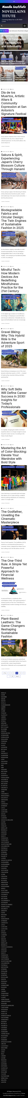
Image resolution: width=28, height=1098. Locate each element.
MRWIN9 (3, 725)
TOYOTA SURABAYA (7, 949)
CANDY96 (4, 820)
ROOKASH (4, 983)
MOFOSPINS (4, 969)
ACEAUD (3, 775)
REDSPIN (3, 1062)
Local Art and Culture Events (11, 123)
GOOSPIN (3, 1023)
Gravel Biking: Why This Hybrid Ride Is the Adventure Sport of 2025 (12, 341)
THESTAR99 (4, 1009)
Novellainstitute (13, 13)
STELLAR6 (4, 765)
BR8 (2, 767)
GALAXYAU (4, 763)
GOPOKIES (4, 1068)
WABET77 (4, 1013)
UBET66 (3, 1046)
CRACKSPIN (4, 874)
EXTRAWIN (4, 904)
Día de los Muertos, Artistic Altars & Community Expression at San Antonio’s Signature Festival (14, 105)
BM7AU (3, 919)
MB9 (2, 769)
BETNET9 (4, 1025)
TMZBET (3, 993)
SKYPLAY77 (4, 727)
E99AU (3, 804)
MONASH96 (4, 759)
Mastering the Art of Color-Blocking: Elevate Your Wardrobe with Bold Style (14, 457)
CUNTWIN (4, 812)
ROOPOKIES (4, 1038)
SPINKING (4, 854)
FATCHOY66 (4, 783)
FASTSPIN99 (4, 1019)
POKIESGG (4, 743)
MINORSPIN (4, 884)
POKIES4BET (5, 842)
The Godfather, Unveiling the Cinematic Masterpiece (12, 519)
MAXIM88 (4, 699)
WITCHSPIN (4, 872)
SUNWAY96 (4, 757)
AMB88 (3, 709)
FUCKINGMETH (5, 902)
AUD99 (3, 824)
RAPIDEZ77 (4, 755)
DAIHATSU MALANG (7, 822)
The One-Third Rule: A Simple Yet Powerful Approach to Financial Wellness (14, 571)
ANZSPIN (3, 834)
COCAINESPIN (5, 848)
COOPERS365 (5, 894)
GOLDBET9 (4, 910)
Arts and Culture (8, 120)
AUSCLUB (4, 1015)
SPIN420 (3, 818)
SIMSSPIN (4, 912)
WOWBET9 (4, 781)
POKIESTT (4, 1072)
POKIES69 (4, 1042)
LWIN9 (3, 991)
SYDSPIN (3, 985)
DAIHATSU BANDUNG (7, 1007)
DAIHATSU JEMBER (6, 906)
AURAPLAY (4, 1070)
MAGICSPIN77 (5, 797)
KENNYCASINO (5, 908)
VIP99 (3, 1054)
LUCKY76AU (4, 1048)
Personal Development (9, 300)
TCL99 (3, 753)
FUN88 (3, 713)
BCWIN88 (4, 731)
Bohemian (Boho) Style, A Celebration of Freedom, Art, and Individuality (21, 77)
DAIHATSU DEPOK (6, 862)
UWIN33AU (4, 806)
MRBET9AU (4, 1080)
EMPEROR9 (4, 802)
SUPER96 (4, 1066)
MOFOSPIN (4, 852)
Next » (17, 678)
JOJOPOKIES (4, 868)
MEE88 (3, 701)
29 (12, 678)
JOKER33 (3, 721)
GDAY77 (3, 838)
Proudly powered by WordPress (11, 1095)
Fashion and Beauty (6, 61)
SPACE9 (3, 745)
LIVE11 (3, 810)
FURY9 (3, 914)
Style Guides (20, 469)
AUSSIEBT (4, 1031)
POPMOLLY (4, 850)
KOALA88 (4, 1074)
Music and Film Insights (10, 531)
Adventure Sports (8, 353)
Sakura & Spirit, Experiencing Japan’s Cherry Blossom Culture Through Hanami (13, 164)
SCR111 (3, 705)
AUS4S (3, 1052)
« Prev (4, 675)
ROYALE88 (4, 856)
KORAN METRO (5, 735)
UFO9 (2, 761)
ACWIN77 (4, 1040)
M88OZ (3, 711)
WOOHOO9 (4, 1011)
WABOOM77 (4, 1021)
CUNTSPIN (4, 814)
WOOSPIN (4, 749)
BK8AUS (3, 695)
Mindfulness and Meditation (11, 297)
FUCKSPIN (4, 898)
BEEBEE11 (4, 832)
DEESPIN (3, 733)
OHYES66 (4, 836)
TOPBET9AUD (5, 1036)
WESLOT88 (4, 886)
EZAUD (3, 816)
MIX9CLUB (4, 830)
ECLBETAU (4, 787)
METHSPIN (4, 785)
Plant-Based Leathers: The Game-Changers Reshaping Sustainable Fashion (13, 629)
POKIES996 (4, 1033)
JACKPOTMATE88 (6, 846)
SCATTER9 (4, 892)
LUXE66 (3, 860)
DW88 (3, 697)
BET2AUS (4, 751)
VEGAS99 (4, 771)
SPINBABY (4, 808)
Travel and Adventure (9, 178)
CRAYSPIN (4, 878)
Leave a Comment (5, 148)
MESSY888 (4, 1050)
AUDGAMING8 (5, 866)
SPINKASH (4, 880)
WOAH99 (4, 1005)
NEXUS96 (4, 917)
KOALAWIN (4, 741)
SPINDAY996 (5, 737)
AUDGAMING (5, 864)
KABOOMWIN (5, 921)
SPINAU (3, 723)
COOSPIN (3, 870)
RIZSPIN (3, 981)
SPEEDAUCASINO (6, 1044)
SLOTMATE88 (5, 1078)
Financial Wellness (8, 585)
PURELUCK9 (4, 997)
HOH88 (3, 1060)
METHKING (4, 900)
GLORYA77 (4, 717)
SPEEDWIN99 (5, 888)
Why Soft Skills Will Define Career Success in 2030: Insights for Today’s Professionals (14, 400)
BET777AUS (4, 729)
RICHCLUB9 (4, 979)
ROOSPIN (3, 989)
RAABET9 (4, 858)
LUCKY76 (3, 1064)
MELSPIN (3, 1082)
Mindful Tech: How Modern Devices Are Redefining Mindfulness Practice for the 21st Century (12, 282)
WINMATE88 (5, 987)
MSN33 (3, 890)
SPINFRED (4, 977)
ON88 (2, 793)
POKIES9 (3, 715)
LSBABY (3, 1058)
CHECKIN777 (5, 795)
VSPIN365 (4, 1029)
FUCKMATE (4, 896)
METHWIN (4, 773)
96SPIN (3, 703)
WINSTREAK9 (5, 1001)
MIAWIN (3, 826)
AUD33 (3, 747)
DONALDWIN (5, 739)
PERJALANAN (5, 779)
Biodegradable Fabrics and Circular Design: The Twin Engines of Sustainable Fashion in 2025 (13, 221)
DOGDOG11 (4, 777)
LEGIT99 (3, 1084)
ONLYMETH (4, 789)
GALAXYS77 (4, 800)
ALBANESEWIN (5, 707)
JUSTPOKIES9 (5, 844)
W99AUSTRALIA (6, 1017)
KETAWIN (4, 882)
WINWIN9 (4, 791)
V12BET (3, 999)
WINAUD (3, 828)
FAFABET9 (4, 1027)
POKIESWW (4, 840)
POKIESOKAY (5, 995)
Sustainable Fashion (8, 237)
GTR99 (3, 876)
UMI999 (3, 719)
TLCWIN (3, 1076)
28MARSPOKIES (5, 1003)
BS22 (2, 1056)
